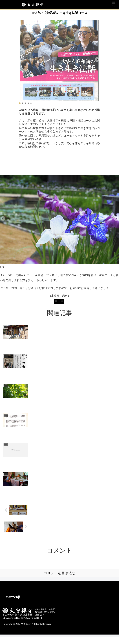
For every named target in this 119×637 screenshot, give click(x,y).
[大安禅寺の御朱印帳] (16, 510)
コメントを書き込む (59, 573)
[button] (97, 59)
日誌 (60, 301)
